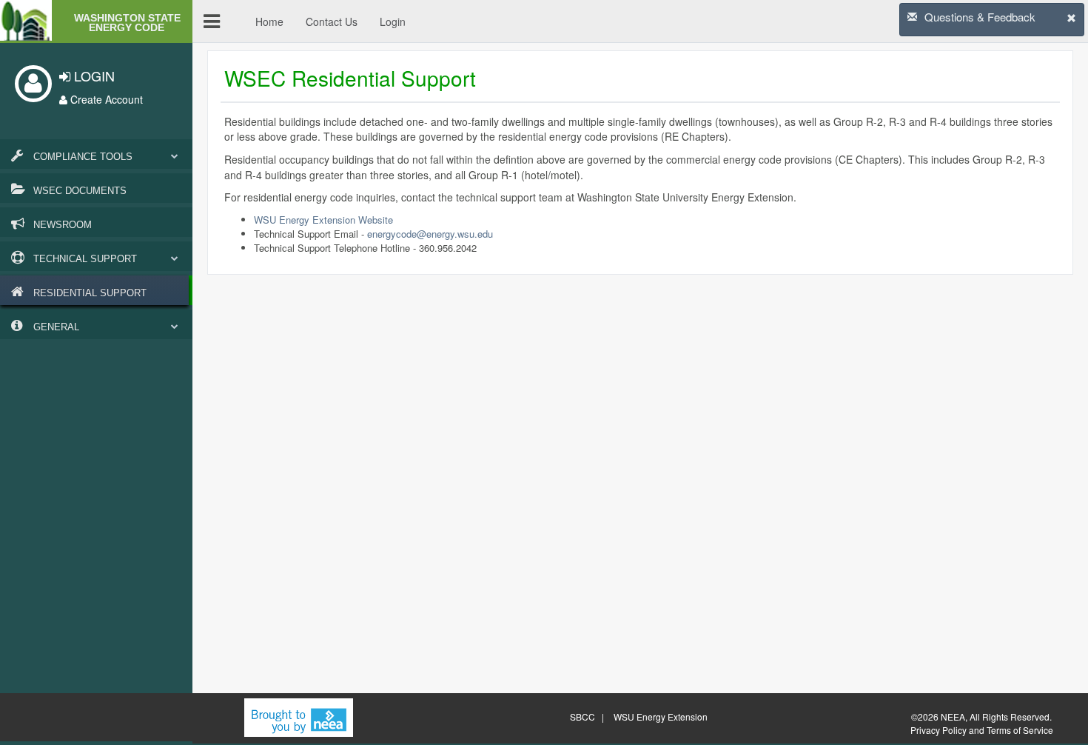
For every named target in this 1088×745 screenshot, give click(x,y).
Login (393, 21)
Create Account (105, 99)
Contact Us (331, 21)
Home (269, 21)
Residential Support (88, 292)
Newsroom (61, 224)
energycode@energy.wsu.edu (430, 234)
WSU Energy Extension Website (323, 220)
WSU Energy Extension (661, 716)
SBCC (582, 716)
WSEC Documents (78, 190)
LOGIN (92, 75)
